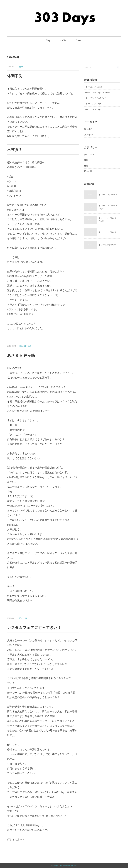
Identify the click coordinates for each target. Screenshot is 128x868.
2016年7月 (89, 129)
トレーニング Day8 (92, 103)
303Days (55, 865)
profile (63, 40)
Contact (79, 40)
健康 (21, 67)
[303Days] (64, 13)
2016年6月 (89, 135)
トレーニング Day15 (93, 87)
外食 (21, 346)
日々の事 (28, 346)
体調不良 (14, 76)
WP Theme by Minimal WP (68, 865)
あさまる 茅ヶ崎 (21, 355)
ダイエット (89, 154)
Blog (48, 40)
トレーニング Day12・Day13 (97, 92)
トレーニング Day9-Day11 (96, 98)
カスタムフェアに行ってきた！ (34, 628)
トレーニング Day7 (92, 109)
